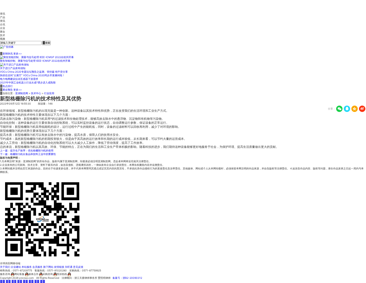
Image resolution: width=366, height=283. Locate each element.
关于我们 (5, 266)
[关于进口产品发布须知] (14, 64)
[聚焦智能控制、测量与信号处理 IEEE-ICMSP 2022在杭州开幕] (37, 57)
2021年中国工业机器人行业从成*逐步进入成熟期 (27, 82)
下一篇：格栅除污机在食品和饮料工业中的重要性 (28, 154)
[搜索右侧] (7, 46)
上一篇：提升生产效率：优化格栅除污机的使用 (26, 150)
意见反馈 (78, 266)
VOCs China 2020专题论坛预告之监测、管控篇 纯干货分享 (34, 71)
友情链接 (59, 266)
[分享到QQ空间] (354, 109)
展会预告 (8, 89)
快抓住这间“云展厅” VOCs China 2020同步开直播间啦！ (32, 75)
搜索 (46, 42)
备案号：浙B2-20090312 (127, 277)
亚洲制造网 (21, 93)
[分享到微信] (339, 109)
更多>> (17, 53)
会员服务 (37, 266)
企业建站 (16, 266)
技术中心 (36, 93)
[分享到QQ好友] (347, 109)
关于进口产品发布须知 (12, 68)
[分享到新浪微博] (362, 109)
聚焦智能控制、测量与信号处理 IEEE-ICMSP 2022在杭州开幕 (35, 60)
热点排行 (8, 86)
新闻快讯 (8, 53)
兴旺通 (68, 266)
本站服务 (27, 266)
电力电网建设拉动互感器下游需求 (19, 78)
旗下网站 (48, 266)
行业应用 (49, 93)
